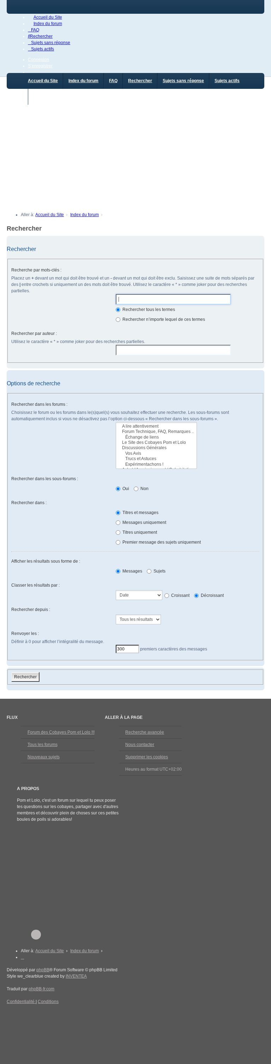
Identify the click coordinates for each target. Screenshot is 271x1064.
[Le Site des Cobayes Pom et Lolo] (156, 442)
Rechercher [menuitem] (140, 80)
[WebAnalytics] (21, 1015)
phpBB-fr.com (41, 988)
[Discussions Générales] (156, 448)
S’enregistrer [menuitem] (40, 65)
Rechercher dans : (29, 502)
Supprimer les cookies (146, 756)
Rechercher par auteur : (34, 333)
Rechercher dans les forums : (39, 404)
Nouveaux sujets (44, 756)
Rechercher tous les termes (148, 309)
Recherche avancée (144, 732)
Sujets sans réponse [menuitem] (183, 80)
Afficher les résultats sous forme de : (45, 561)
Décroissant (212, 595)
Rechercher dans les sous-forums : (44, 478)
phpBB (42, 969)
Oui (125, 488)
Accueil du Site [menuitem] (43, 80)
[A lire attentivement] (156, 426)
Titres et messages (139, 512)
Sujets (158, 571)
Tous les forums (43, 744)
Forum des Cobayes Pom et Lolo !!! (61, 732)
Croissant (179, 595)
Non (144, 488)
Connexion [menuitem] (38, 59)
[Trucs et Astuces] (156, 458)
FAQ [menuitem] (113, 80)
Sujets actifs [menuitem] (227, 80)
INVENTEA (76, 976)
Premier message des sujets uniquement (161, 542)
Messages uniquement (143, 522)
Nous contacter (139, 744)
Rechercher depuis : (30, 609)
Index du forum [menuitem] (83, 80)
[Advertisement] (135, 154)
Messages (131, 571)
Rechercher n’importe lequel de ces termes (163, 319)
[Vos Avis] (156, 453)
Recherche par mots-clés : (36, 270)
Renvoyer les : (25, 633)
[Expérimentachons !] (156, 464)
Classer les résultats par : (35, 585)
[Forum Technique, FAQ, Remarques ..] (156, 431)
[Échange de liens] (156, 437)
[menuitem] (45, 17)
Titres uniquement (139, 532)
